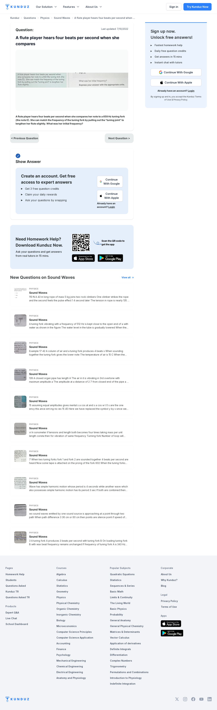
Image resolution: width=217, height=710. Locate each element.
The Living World (120, 603)
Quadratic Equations (122, 574)
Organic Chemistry (67, 608)
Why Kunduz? (169, 580)
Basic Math (116, 591)
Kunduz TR (12, 591)
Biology (60, 620)
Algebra (61, 574)
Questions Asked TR (18, 597)
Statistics (62, 585)
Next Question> (119, 138)
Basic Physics (118, 608)
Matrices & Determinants (125, 631)
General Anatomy (120, 620)
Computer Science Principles (74, 631)
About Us (91, 6)
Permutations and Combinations (129, 672)
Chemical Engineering (69, 666)
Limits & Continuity (121, 597)
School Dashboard (17, 624)
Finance (61, 649)
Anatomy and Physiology (71, 677)
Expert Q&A (12, 612)
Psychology (63, 654)
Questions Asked (16, 585)
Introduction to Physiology (126, 677)
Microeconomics (66, 626)
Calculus (61, 580)
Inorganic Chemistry (68, 614)
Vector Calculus (119, 637)
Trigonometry (118, 666)
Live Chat (11, 618)
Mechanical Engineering (71, 660)
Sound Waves (62, 17)
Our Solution (44, 6)
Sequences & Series (122, 585)
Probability (116, 614)
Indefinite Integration (122, 683)
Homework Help (15, 574)
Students (11, 580)
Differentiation (118, 654)
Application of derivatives (125, 643)
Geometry (62, 591)
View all (126, 277)
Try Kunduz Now (197, 6)
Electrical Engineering (69, 672)
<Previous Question (24, 138)
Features (69, 6)
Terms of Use (169, 606)
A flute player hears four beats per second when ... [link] (104, 17)
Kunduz (14, 17)
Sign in (173, 6)
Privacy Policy (180, 99)
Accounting (63, 643)
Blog (163, 585)
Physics (45, 17)
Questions (30, 17)
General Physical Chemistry (126, 626)
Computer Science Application (74, 637)
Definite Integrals (120, 649)
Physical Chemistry (68, 603)
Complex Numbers (121, 660)
